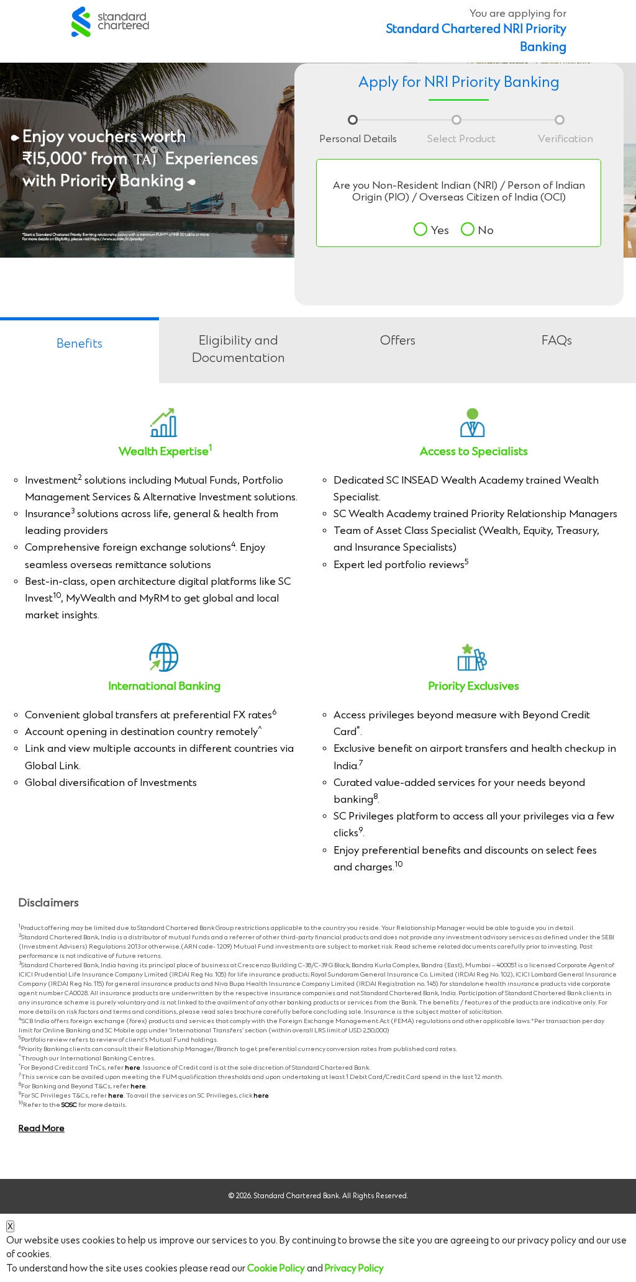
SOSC (69, 1105)
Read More (42, 1128)
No (486, 230)
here (132, 1068)
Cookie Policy (276, 1269)
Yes (440, 230)
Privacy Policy (354, 1269)
